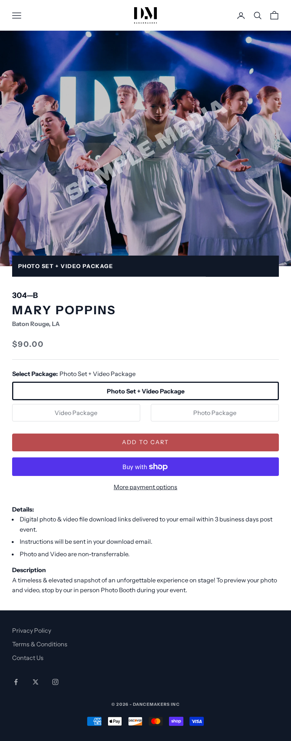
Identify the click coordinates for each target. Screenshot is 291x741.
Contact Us (28, 657)
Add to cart (145, 442)
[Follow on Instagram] (55, 682)
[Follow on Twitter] (35, 682)
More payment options (145, 487)
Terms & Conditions (39, 644)
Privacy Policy (31, 630)
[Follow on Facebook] (16, 682)
